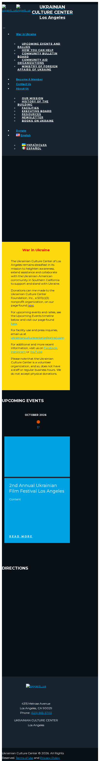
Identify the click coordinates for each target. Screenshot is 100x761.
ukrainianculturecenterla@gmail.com (37, 337)
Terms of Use (24, 758)
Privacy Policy (50, 758)
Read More (21, 536)
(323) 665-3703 (41, 713)
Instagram (18, 352)
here (14, 323)
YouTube (36, 352)
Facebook (50, 348)
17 (38, 427)
